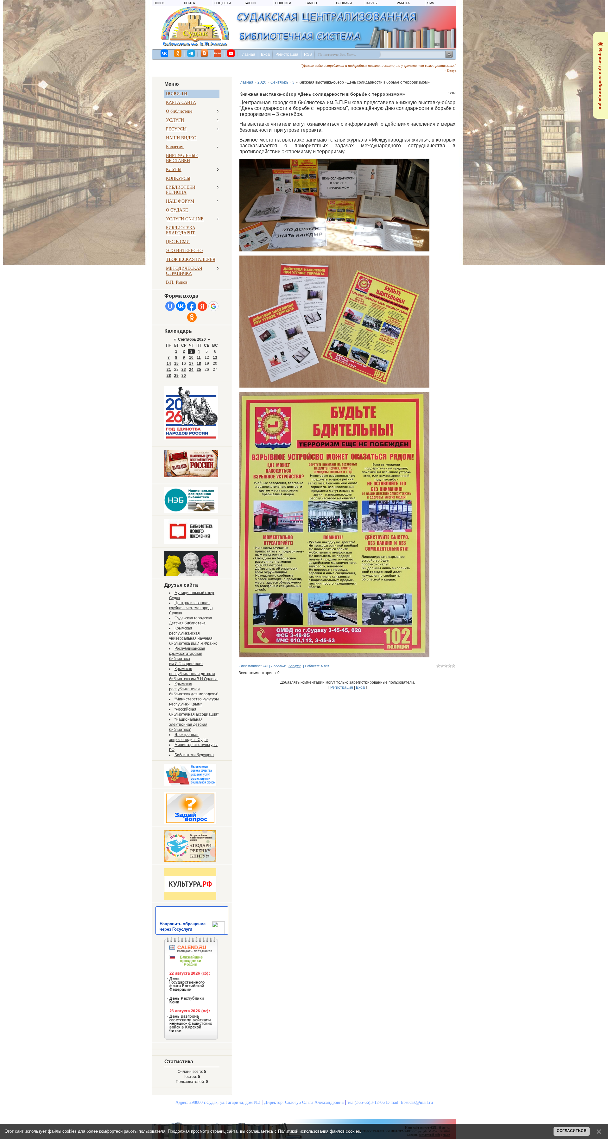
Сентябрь (279, 82)
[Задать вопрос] (190, 822)
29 (176, 375)
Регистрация (287, 54)
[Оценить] (190, 784)
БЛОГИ (250, 3)
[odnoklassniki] (178, 53)
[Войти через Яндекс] (202, 306)
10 (191, 357)
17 (191, 363)
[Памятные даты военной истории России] (191, 476)
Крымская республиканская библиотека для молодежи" (193, 689)
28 (169, 375)
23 (183, 369)
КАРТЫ (371, 3)
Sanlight (294, 666)
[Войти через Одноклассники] (192, 317)
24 (191, 369)
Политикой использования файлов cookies (319, 1131)
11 (199, 357)
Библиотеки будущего (194, 755)
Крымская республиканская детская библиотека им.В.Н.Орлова (193, 674)
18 (199, 363)
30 (183, 375)
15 (176, 363)
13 (215, 357)
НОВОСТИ (283, 3)
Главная (247, 54)
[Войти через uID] (170, 306)
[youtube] (231, 53)
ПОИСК (159, 3)
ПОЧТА (189, 3)
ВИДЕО (311, 3)
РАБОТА (403, 3)
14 (169, 363)
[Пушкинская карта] (191, 575)
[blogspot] (204, 53)
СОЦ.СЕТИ (222, 3)
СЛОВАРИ (344, 3)
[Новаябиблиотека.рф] (191, 543)
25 (199, 369)
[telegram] (191, 53)
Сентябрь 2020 (192, 339)
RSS (308, 54)
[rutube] (218, 53)
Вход (265, 54)
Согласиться (571, 1131)
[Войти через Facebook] (191, 306)
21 (169, 369)
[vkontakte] (164, 53)
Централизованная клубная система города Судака (191, 608)
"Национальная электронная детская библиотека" (188, 724)
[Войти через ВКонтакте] (181, 306)
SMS (430, 3)
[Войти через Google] (213, 306)
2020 (261, 82)
